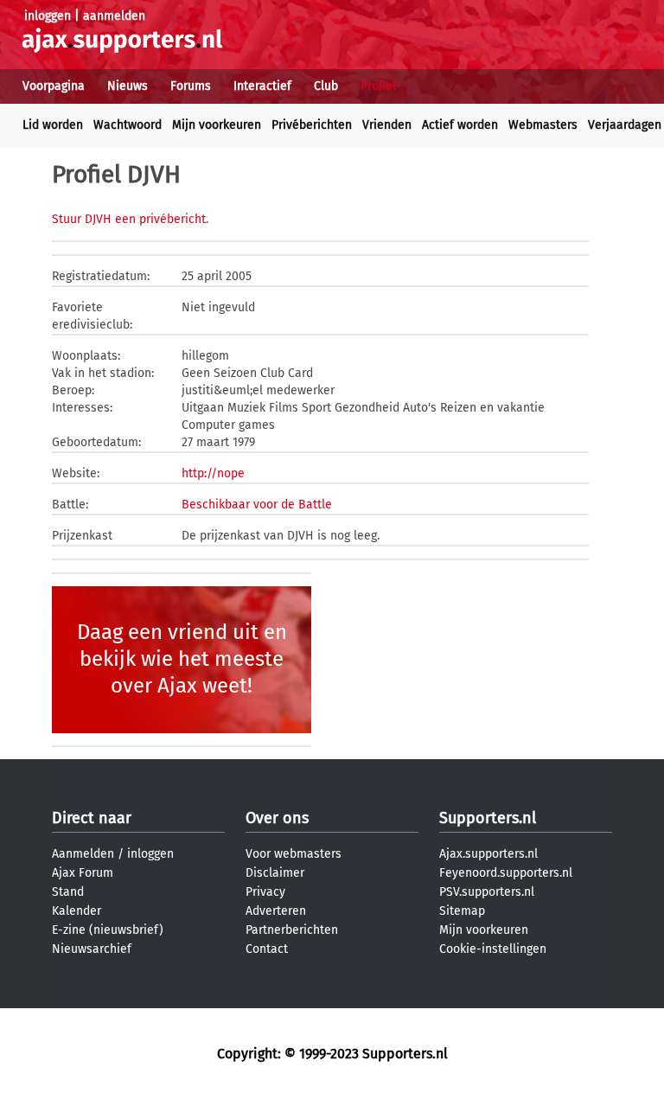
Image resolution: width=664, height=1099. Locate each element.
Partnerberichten (292, 930)
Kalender (76, 911)
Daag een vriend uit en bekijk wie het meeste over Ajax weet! (182, 659)
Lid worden (52, 125)
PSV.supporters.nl (486, 892)
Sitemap (462, 911)
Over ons (277, 817)
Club (326, 86)
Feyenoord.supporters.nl (505, 873)
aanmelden (114, 16)
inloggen (47, 16)
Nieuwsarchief (91, 949)
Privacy (265, 892)
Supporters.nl (487, 817)
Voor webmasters (294, 854)
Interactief (262, 86)
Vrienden (387, 125)
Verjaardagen (624, 125)
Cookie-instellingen (492, 949)
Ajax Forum (82, 873)
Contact (267, 949)
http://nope (213, 473)
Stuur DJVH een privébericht (129, 219)
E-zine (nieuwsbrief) (107, 930)
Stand (68, 892)
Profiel (378, 86)
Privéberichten (311, 125)
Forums (190, 86)
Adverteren (276, 911)
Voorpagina (53, 86)
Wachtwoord (127, 125)
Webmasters (543, 125)
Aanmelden (83, 854)
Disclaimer (275, 873)
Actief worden (460, 125)
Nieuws (127, 86)
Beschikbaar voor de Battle (257, 504)
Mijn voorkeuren (216, 125)
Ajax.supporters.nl (488, 854)
